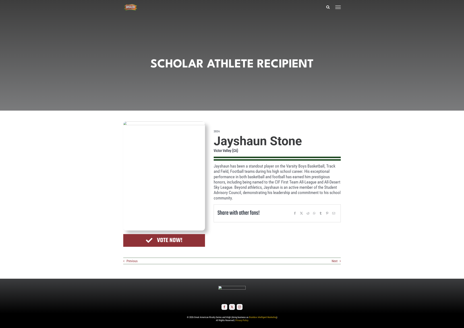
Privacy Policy (241, 320)
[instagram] (240, 307)
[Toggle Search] (328, 7)
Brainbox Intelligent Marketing (263, 317)
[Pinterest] (327, 213)
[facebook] (224, 307)
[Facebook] (295, 213)
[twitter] (232, 307)
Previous (132, 261)
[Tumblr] (320, 213)
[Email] (333, 213)
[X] (301, 213)
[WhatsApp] (314, 213)
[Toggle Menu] (338, 7)
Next (334, 261)
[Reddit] (308, 213)
